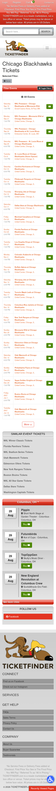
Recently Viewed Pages (42, 788)
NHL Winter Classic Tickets (18, 440)
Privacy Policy (10, 723)
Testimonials (9, 755)
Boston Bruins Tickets (15, 474)
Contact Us (49, 2)
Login (5, 2)
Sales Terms (9, 717)
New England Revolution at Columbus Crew (31, 579)
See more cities (11, 601)
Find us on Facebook (13, 681)
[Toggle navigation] (47, 48)
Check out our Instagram (15, 686)
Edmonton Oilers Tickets (17, 463)
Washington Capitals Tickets (19, 492)
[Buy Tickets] (49, 106)
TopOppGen (29, 555)
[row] (28, 106)
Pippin (25, 510)
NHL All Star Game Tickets (17, 480)
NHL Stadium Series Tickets (18, 451)
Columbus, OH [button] (27, 502)
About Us (7, 744)
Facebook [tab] (13, 616)
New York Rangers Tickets (17, 469)
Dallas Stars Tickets (14, 486)
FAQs (6, 712)
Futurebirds (29, 534)
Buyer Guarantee (11, 749)
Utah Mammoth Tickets (16, 457)
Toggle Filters (45, 88)
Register (17, 2)
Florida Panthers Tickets (17, 446)
